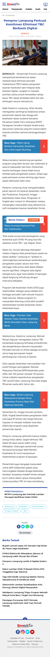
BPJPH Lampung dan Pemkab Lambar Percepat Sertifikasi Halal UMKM (24, 495)
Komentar (26, 533)
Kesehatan (23, 506)
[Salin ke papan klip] (31, 526)
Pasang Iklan (12, 641)
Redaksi (22, 641)
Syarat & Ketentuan (35, 641)
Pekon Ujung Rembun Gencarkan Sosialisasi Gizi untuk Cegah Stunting (19, 146)
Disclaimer (29, 638)
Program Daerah (11, 511)
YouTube (34, 635)
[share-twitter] (23, 526)
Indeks (28, 9)
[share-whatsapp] (27, 526)
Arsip (38, 638)
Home (5, 9)
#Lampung (9, 506)
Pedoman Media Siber (21, 644)
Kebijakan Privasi (17, 638)
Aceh (37, 9)
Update (34, 220)
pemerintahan (38, 506)
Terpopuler (16, 9)
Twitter (28, 635)
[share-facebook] (19, 526)
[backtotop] (25, 619)
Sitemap (34, 644)
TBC (25, 511)
